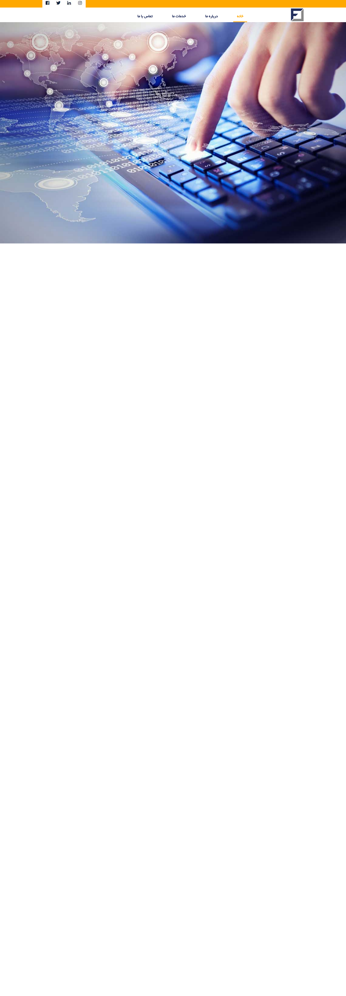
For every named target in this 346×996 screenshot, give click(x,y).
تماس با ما (145, 16)
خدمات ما (179, 16)
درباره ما (211, 16)
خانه (240, 16)
